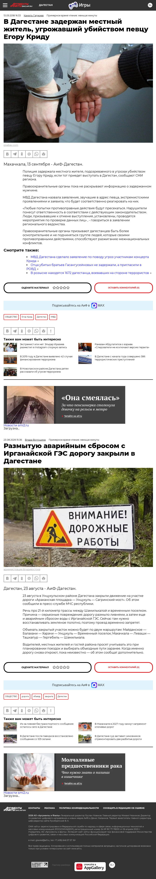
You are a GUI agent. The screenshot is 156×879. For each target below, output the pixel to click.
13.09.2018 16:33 (12, 15)
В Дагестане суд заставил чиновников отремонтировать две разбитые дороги (118, 737)
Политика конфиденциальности (79, 808)
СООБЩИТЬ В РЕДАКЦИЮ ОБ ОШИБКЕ (124, 808)
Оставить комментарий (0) (123, 288)
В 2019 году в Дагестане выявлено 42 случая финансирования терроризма (46, 358)
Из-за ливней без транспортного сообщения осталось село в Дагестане (46, 725)
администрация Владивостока (22, 569)
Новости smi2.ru (16, 425)
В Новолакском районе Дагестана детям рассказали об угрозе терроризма (44, 370)
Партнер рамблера (61, 865)
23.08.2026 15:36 (13, 439)
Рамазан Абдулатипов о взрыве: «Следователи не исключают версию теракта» (122, 346)
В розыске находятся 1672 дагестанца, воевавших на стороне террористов (90, 273)
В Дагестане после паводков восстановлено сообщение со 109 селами (46, 737)
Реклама (49, 808)
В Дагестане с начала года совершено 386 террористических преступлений (120, 358)
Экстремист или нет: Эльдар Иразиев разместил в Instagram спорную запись (43, 346)
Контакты (34, 808)
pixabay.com (11, 145)
